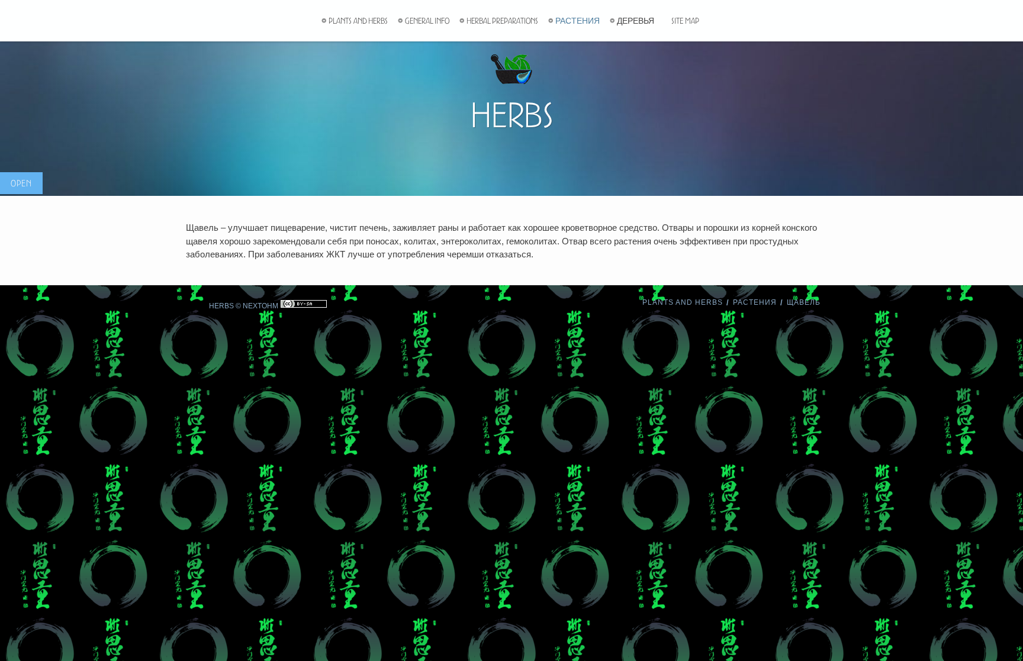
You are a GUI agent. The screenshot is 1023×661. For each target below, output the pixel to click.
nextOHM (260, 306)
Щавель (804, 302)
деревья (635, 21)
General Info (427, 21)
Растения (577, 21)
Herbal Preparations (502, 21)
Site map (685, 21)
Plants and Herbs (358, 21)
